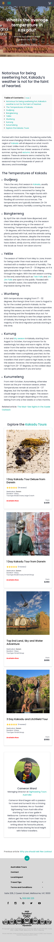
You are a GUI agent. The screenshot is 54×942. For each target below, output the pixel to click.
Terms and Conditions (21, 887)
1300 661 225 (28, 898)
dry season (19, 338)
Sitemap (41, 930)
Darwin (18, 491)
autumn (26, 152)
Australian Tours (19, 867)
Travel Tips (16, 882)
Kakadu (14, 143)
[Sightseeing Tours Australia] (3, 3)
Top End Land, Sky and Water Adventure (25, 642)
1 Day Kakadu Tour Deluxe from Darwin (26, 481)
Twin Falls (38, 276)
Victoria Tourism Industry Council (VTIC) (34, 934)
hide (27, 98)
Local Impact (17, 877)
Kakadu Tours (36, 424)
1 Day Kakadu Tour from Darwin (26, 561)
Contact (15, 872)
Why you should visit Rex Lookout (36, 851)
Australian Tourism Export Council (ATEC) (30, 934)
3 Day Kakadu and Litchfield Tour (27, 719)
